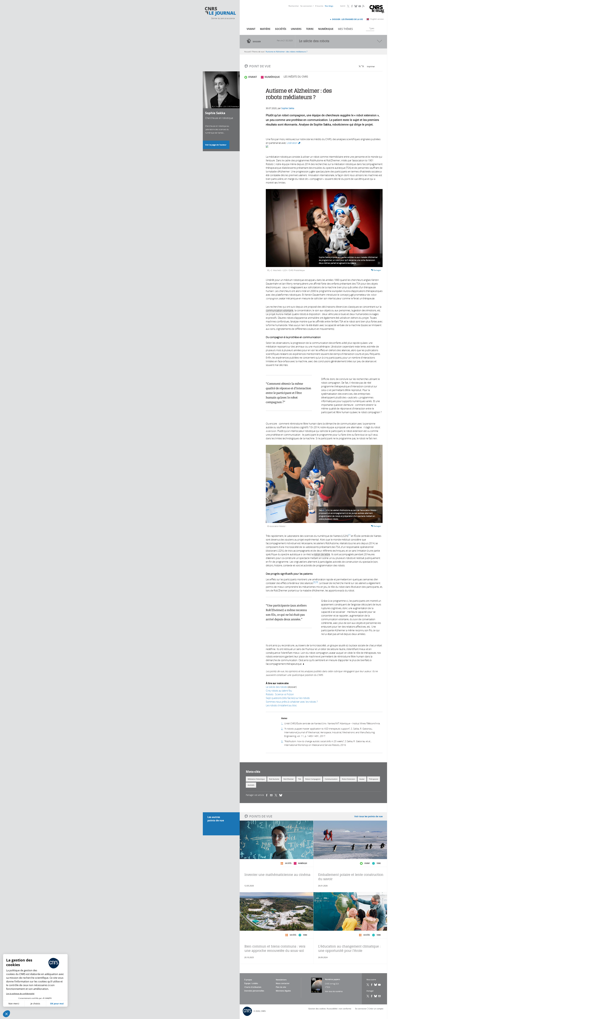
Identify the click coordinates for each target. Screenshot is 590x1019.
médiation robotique (256, 779)
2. (282, 728)
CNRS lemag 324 (332, 983)
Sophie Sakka (287, 108)
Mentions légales (283, 990)
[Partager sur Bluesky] (375, 996)
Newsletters (281, 979)
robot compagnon (313, 779)
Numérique (325, 29)
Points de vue (258, 51)
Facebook (352, 6)
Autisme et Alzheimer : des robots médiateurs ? (286, 51)
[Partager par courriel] (272, 795)
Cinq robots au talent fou (279, 690)
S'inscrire (319, 6)
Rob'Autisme (274, 779)
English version (377, 19)
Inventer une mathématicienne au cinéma (277, 875)
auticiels (251, 785)
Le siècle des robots (276, 686)
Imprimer (371, 66)
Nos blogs (329, 6)
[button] (6, 1013)
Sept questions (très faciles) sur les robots (288, 698)
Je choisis (35, 1003)
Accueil (247, 51)
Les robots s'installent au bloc (281, 705)
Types (371, 28)
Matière (265, 29)
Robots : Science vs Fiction (280, 694)
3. (282, 741)
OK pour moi (57, 1003)
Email (379, 996)
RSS (362, 6)
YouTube (359, 6)
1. (282, 723)
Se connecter (306, 6)
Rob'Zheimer (288, 779)
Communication (331, 779)
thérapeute (373, 779)
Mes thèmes (345, 29)
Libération (294, 142)
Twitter (348, 6)
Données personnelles (254, 990)
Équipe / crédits (251, 983)
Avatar (362, 779)
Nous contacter (282, 983)
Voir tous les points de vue (368, 816)
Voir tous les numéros (334, 991)
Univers (296, 29)
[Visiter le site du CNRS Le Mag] (377, 9)
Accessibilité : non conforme (339, 1008)
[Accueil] (220, 11)
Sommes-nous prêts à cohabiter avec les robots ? (292, 701)
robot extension (348, 779)
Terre (310, 29)
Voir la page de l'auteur (215, 145)
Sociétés (280, 29)
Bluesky (356, 6)
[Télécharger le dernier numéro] (316, 985)
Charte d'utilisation (252, 987)
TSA (299, 779)
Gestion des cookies (317, 1008)
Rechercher (294, 6)
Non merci (13, 1003)
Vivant (251, 29)
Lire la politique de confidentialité (20, 993)
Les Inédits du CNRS (296, 76)
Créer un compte (375, 1008)
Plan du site (281, 987)
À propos (248, 979)
